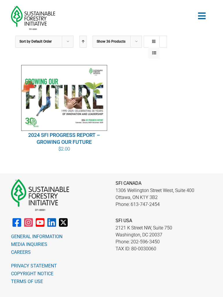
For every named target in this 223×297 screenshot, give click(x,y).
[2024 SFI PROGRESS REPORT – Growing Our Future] (64, 98)
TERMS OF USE (27, 281)
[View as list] (154, 53)
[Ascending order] (83, 42)
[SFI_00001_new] (33, 8)
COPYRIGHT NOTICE (32, 273)
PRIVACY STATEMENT (34, 266)
